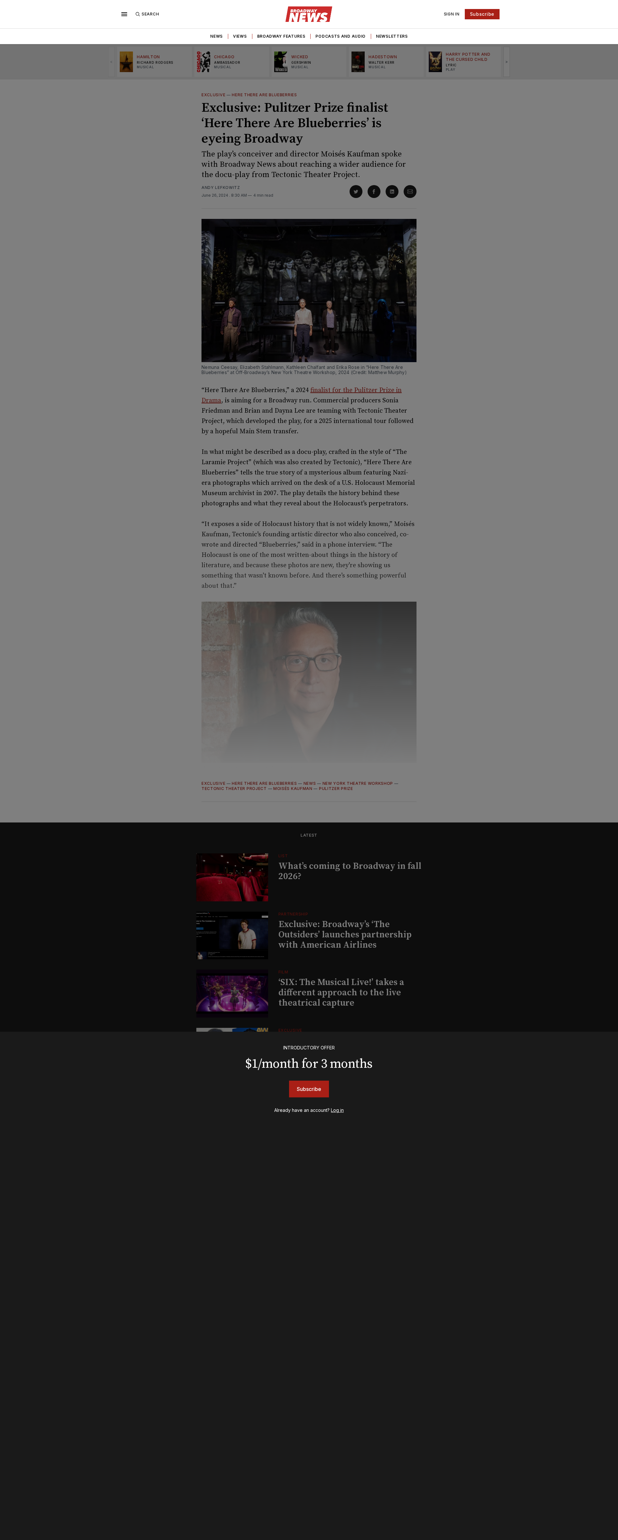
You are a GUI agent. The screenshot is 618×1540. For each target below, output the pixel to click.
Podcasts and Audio (340, 36)
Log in (337, 1110)
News (216, 36)
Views (240, 36)
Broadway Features (281, 36)
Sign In (452, 14)
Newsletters (392, 36)
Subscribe (482, 14)
